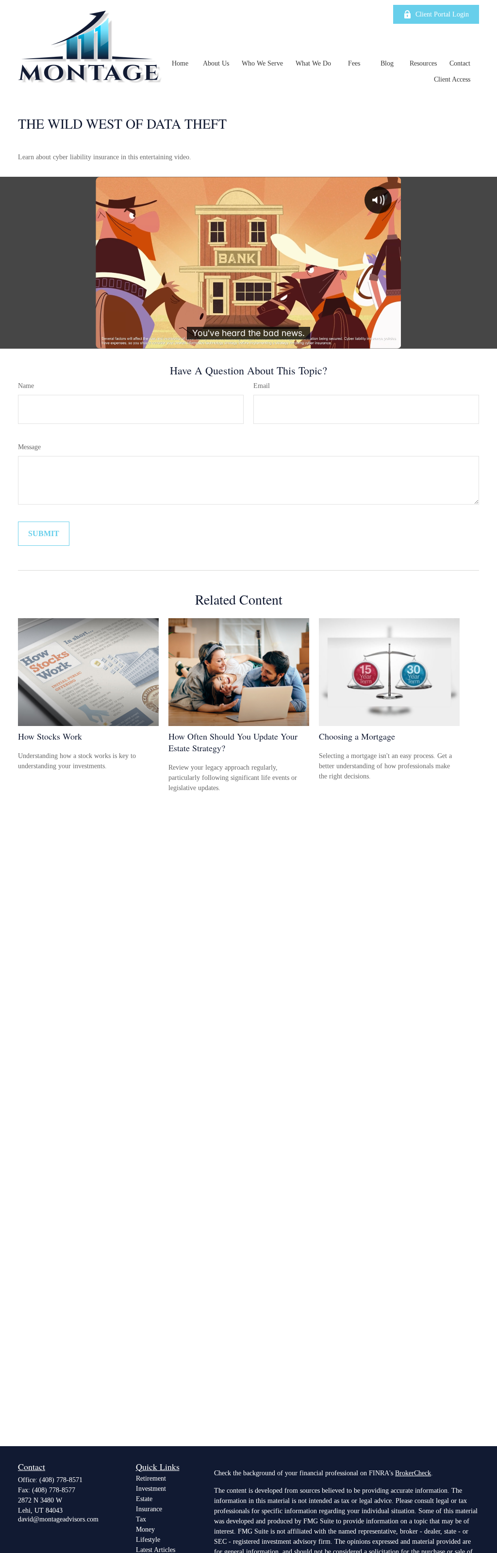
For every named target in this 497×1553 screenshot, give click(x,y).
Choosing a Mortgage (357, 736)
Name (26, 385)
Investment (151, 1488)
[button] (180, 63)
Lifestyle (148, 1539)
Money (145, 1529)
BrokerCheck (413, 1473)
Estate (144, 1498)
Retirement (151, 1478)
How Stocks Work (50, 736)
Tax (141, 1519)
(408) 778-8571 (61, 1480)
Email (261, 385)
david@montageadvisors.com (58, 1519)
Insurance (149, 1509)
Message (29, 447)
